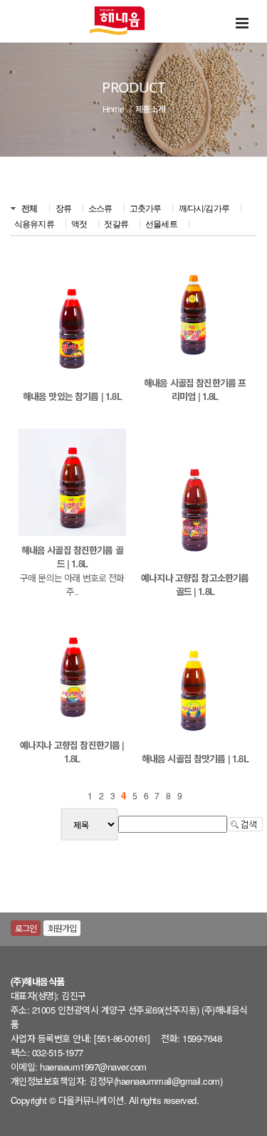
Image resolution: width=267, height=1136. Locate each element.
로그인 (25, 928)
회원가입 (62, 928)
